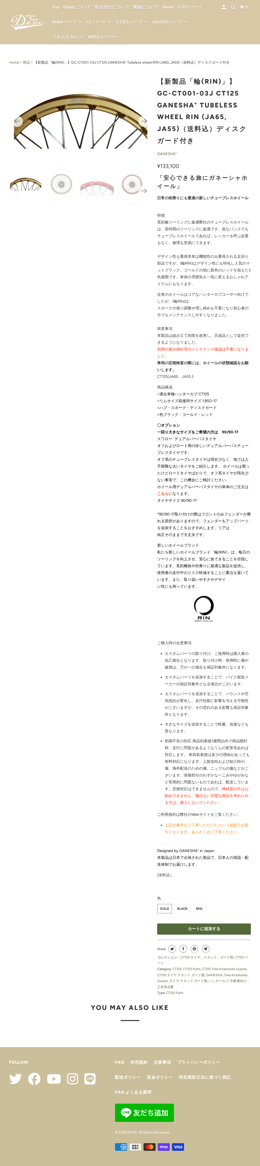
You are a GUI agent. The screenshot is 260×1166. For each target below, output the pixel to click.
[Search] (233, 7)
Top (55, 7)
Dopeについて (77, 7)
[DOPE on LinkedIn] (87, 1078)
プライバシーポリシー (198, 1062)
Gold (164, 909)
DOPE (132, 1132)
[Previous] (17, 121)
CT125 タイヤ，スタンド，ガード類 (207, 957)
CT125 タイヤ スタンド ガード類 (181, 975)
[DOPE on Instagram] (70, 1078)
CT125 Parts (191, 969)
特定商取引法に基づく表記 (205, 1077)
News (168, 7)
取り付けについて (112, 7)
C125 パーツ (190, 7)
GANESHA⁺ (167, 154)
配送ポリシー (128, 1077)
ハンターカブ (219, 981)
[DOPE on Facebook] (32, 1078)
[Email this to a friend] (205, 949)
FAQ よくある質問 (133, 1092)
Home (14, 62)
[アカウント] (224, 7)
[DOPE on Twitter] (15, 1078)
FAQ (119, 1062)
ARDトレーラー (103, 37)
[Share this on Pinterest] (193, 949)
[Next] (144, 121)
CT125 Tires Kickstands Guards (224, 969)
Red (199, 909)
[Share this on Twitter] (171, 949)
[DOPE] (27, 22)
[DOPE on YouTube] (51, 1078)
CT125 (177, 969)
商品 (26, 62)
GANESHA (214, 975)
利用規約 (139, 1062)
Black (182, 909)
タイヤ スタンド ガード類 (188, 981)
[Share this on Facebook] (182, 949)
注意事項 (162, 1062)
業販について (146, 7)
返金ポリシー (160, 1077)
